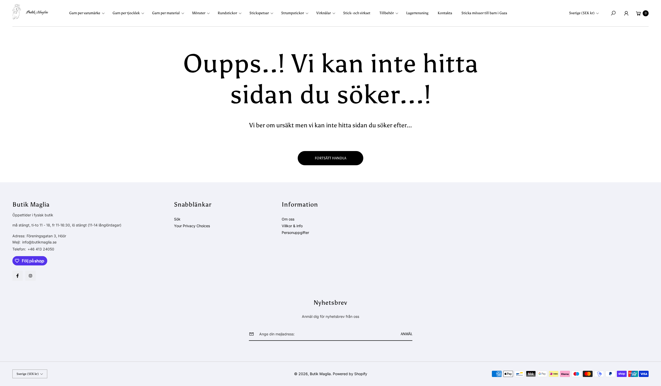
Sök (177, 219)
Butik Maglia (320, 374)
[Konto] (626, 13)
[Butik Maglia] (30, 12)
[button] (88, 13)
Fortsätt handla (330, 158)
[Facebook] (17, 276)
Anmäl (406, 334)
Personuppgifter (295, 232)
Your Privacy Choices (192, 226)
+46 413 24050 (41, 249)
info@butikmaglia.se (39, 242)
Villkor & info (292, 226)
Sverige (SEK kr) (582, 13)
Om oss (288, 219)
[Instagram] (30, 276)
